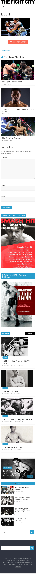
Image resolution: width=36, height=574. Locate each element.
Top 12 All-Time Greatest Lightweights (22, 520)
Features (15, 558)
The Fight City (8, 558)
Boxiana (5, 357)
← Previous (6, 50)
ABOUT (28, 560)
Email (3, 196)
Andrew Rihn (25, 476)
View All (30, 333)
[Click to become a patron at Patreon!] (18, 40)
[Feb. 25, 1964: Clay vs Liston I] (17, 399)
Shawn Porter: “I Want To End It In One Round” (18, 110)
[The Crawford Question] (18, 118)
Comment (4, 157)
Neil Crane (18, 393)
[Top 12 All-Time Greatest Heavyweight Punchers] (7, 496)
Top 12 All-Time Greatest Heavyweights (22, 488)
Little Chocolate (10, 391)
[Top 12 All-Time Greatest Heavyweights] (7, 486)
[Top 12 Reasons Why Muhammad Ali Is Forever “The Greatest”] (7, 507)
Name (3, 185)
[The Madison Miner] (17, 427)
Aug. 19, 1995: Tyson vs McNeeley (21, 472)
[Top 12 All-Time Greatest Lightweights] (7, 518)
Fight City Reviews (27, 558)
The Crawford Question (11, 138)
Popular (19, 484)
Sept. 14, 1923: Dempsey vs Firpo (16, 362)
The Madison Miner (12, 447)
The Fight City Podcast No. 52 (14, 82)
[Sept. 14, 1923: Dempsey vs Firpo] (14, 338)
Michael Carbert (19, 365)
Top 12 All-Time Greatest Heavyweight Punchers (22, 498)
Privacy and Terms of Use (13, 560)
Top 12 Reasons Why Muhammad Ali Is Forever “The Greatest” (22, 510)
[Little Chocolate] (17, 371)
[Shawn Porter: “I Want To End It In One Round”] (15, 89)
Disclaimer (22, 560)
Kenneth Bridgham (17, 449)
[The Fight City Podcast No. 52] (17, 61)
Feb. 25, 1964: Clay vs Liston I (17, 419)
